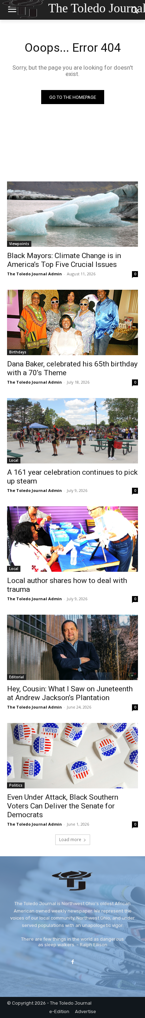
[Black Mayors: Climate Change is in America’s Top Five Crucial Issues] (72, 214)
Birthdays (17, 352)
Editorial (16, 676)
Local (13, 460)
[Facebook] (72, 962)
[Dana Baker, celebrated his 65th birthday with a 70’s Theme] (72, 322)
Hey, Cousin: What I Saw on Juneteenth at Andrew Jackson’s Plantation (70, 693)
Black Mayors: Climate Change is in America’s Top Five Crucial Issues (64, 260)
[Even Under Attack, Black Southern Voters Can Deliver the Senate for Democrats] (72, 755)
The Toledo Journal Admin (34, 273)
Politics (16, 785)
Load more (70, 840)
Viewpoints (19, 243)
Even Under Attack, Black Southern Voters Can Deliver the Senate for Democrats (62, 806)
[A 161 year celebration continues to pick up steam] (72, 430)
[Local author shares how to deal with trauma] (72, 539)
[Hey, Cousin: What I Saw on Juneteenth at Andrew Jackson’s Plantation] (72, 647)
